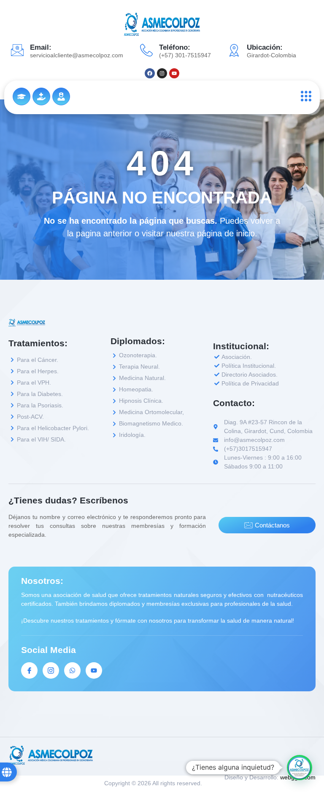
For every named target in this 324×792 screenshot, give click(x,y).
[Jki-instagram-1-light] (51, 670)
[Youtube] (174, 73)
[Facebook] (150, 73)
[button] (299, 767)
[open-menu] (304, 96)
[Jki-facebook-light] (29, 670)
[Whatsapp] (72, 670)
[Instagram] (162, 73)
